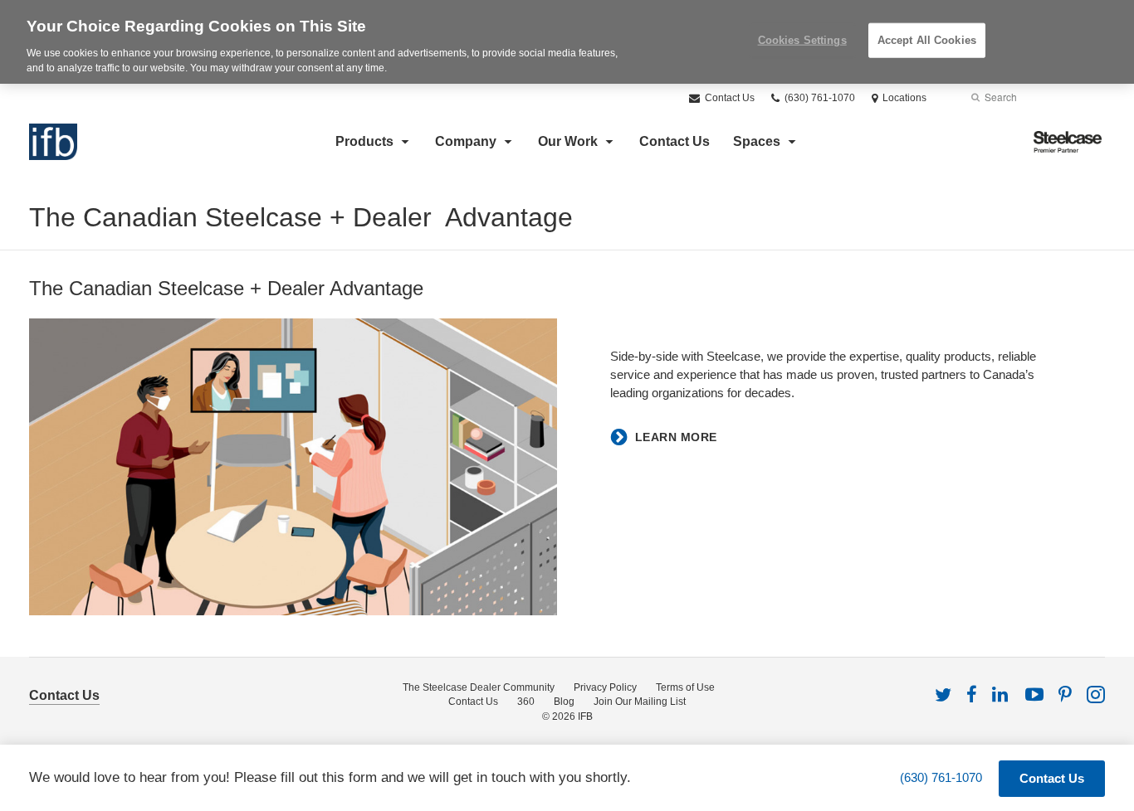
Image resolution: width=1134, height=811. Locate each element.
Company (465, 141)
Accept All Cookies (926, 40)
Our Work (568, 141)
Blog (564, 701)
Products (364, 141)
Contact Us (728, 98)
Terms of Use (685, 687)
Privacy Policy (605, 687)
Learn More (676, 437)
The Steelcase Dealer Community (479, 687)
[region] (567, 42)
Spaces (756, 141)
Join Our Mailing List (640, 701)
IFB (585, 716)
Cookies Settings (802, 40)
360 (526, 701)
